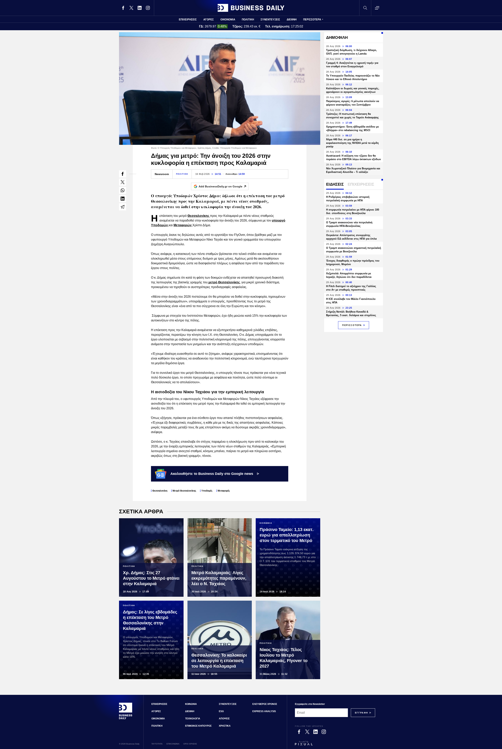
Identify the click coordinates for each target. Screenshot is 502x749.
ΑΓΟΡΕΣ (208, 19)
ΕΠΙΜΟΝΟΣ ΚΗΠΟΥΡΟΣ (198, 725)
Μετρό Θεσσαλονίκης (184, 490)
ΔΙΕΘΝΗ (291, 19)
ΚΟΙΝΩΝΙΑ (191, 704)
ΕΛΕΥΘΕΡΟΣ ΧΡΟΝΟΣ (264, 704)
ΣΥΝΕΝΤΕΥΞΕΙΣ (270, 19)
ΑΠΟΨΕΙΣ (224, 718)
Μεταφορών (183, 225)
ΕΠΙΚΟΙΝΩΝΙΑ (172, 744)
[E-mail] (122, 206)
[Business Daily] (251, 8)
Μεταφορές (224, 490)
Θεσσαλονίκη (159, 490)
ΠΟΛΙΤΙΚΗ (248, 19)
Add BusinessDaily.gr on (220, 186)
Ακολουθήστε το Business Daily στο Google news (211, 474)
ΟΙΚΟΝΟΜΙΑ (227, 19)
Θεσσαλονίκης (198, 215)
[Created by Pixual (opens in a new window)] (335, 745)
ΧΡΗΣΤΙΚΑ (225, 725)
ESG (221, 711)
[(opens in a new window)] (123, 8)
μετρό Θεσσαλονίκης (224, 282)
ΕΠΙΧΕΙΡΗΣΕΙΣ (188, 19)
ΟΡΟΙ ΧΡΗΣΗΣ (190, 744)
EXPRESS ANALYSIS (264, 711)
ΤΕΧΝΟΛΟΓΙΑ (192, 718)
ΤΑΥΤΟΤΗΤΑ (157, 744)
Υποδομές (206, 490)
